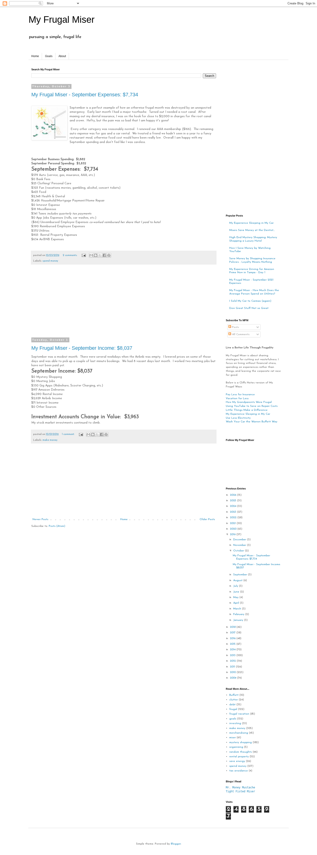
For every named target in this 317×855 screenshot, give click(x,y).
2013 (233, 655)
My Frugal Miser (61, 19)
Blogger (176, 843)
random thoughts (240, 752)
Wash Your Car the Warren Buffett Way (251, 421)
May (236, 597)
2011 (233, 666)
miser (232, 737)
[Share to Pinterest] (109, 255)
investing (235, 723)
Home (35, 56)
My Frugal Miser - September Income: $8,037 (81, 348)
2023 (233, 512)
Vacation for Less (237, 398)
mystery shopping (240, 742)
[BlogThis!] (95, 255)
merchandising (238, 733)
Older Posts (207, 519)
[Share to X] (100, 255)
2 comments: (70, 255)
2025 (233, 500)
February (239, 614)
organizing (236, 747)
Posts (235, 327)
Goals (48, 56)
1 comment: (68, 434)
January (238, 620)
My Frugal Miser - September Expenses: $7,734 (84, 94)
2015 (233, 644)
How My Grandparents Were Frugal (249, 402)
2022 (233, 517)
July (236, 586)
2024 (233, 506)
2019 (233, 534)
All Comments (240, 334)
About (62, 56)
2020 (233, 529)
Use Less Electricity (238, 418)
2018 (233, 627)
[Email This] (91, 255)
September (240, 574)
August (238, 580)
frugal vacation (239, 713)
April (236, 603)
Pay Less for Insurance (240, 394)
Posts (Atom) (57, 526)
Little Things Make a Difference (247, 410)
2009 (233, 678)
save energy (237, 761)
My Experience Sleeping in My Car (251, 223)
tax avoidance (238, 770)
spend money (50, 261)
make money (49, 440)
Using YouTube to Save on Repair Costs (252, 406)
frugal (233, 709)
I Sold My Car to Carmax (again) (250, 301)
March (237, 608)
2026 (233, 495)
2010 (233, 672)
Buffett (234, 695)
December (240, 539)
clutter (233, 699)
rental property (239, 756)
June (236, 591)
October (239, 550)
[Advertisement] (123, 304)
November (240, 545)
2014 (233, 649)
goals (232, 718)
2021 (233, 523)
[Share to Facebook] (104, 255)
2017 (233, 632)
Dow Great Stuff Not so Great (248, 308)
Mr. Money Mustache (240, 787)
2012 (233, 661)
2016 (233, 638)
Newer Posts (40, 519)
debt (232, 704)
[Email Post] (84, 255)
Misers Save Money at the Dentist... (252, 230)
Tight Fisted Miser (240, 791)
